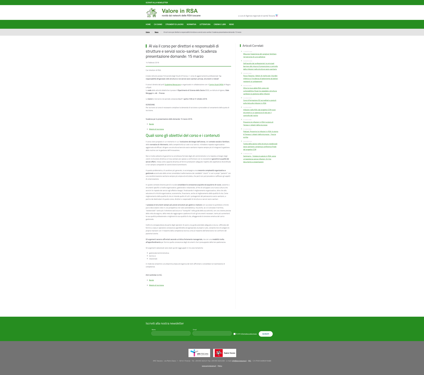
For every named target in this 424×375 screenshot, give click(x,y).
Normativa (191, 24)
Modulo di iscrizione (156, 129)
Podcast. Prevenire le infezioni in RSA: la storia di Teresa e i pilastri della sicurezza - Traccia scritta (260, 134)
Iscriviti (265, 334)
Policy (220, 366)
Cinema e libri (220, 24)
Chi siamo (158, 24)
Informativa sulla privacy (249, 334)
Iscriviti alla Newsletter (157, 2)
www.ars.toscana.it (209, 366)
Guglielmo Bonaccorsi (173, 84)
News (231, 24)
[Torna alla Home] (173, 12)
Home (148, 24)
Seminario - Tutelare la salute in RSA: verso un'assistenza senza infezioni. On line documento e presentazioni (259, 159)
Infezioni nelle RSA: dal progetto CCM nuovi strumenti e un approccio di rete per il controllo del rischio (259, 112)
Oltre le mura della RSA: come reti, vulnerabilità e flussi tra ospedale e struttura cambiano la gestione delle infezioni (260, 91)
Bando (151, 124)
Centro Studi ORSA (216, 84)
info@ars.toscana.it (239, 360)
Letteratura (205, 24)
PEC (249, 360)
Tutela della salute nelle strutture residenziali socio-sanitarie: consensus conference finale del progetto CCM (260, 146)
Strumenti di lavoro (175, 24)
